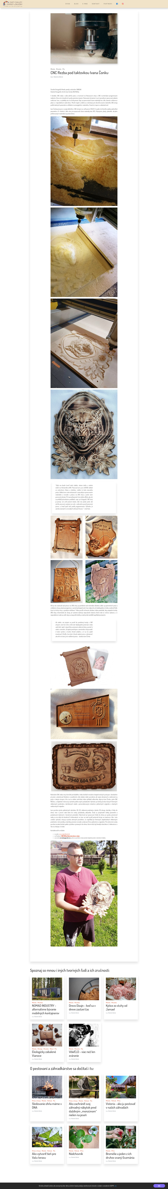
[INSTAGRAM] (122, 4)
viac (115, 1186)
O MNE (85, 4)
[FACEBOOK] (117, 4)
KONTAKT (96, 4)
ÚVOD (68, 4)
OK (159, 1186)
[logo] (12, 4)
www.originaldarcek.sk (64, 834)
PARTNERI (108, 4)
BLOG (76, 4)
